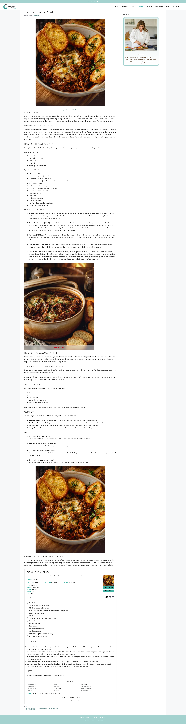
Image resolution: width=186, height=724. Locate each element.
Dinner (141, 6)
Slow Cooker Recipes (54, 708)
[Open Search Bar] (183, 6)
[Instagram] (91, 1)
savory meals (47, 708)
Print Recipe (76, 110)
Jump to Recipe (66, 110)
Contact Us (95, 717)
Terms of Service (102, 717)
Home (117, 6)
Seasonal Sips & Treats (162, 6)
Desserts (149, 6)
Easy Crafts (176, 6)
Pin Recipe (108, 591)
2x (110, 597)
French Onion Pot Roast (30, 709)
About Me (82, 717)
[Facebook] (88, 1)
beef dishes (28, 708)
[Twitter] (97, 1)
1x (107, 597)
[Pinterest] (94, 1)
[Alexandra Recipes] (10, 6)
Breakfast (125, 6)
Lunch (133, 6)
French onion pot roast (40, 708)
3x (112, 597)
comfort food (33, 708)
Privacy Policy (88, 717)
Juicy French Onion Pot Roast (31, 711)
